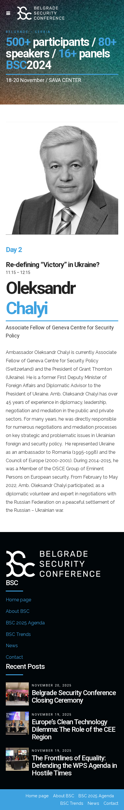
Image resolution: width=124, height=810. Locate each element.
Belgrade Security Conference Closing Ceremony (74, 696)
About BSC (17, 611)
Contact (14, 657)
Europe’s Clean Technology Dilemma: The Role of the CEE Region (73, 729)
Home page (18, 599)
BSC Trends (18, 634)
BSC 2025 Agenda (25, 623)
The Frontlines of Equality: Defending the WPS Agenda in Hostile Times (74, 765)
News (12, 645)
